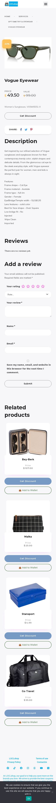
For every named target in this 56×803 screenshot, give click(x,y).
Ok (28, 798)
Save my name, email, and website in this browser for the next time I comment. (29, 368)
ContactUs (42, 762)
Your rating (13, 286)
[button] (45, 3)
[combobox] (28, 294)
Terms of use (42, 758)
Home (7, 16)
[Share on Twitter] (26, 129)
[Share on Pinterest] (31, 129)
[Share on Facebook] (21, 129)
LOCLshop (14, 758)
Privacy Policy (14, 762)
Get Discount (28, 116)
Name (11, 326)
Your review (14, 302)
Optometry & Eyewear (20, 22)
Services (23, 16)
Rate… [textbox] (11, 294)
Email (11, 343)
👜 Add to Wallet (28, 490)
